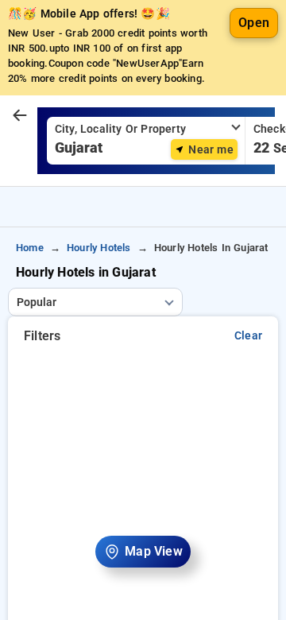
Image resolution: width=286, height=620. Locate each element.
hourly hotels (99, 248)
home (30, 248)
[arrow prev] (20, 116)
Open (253, 22)
